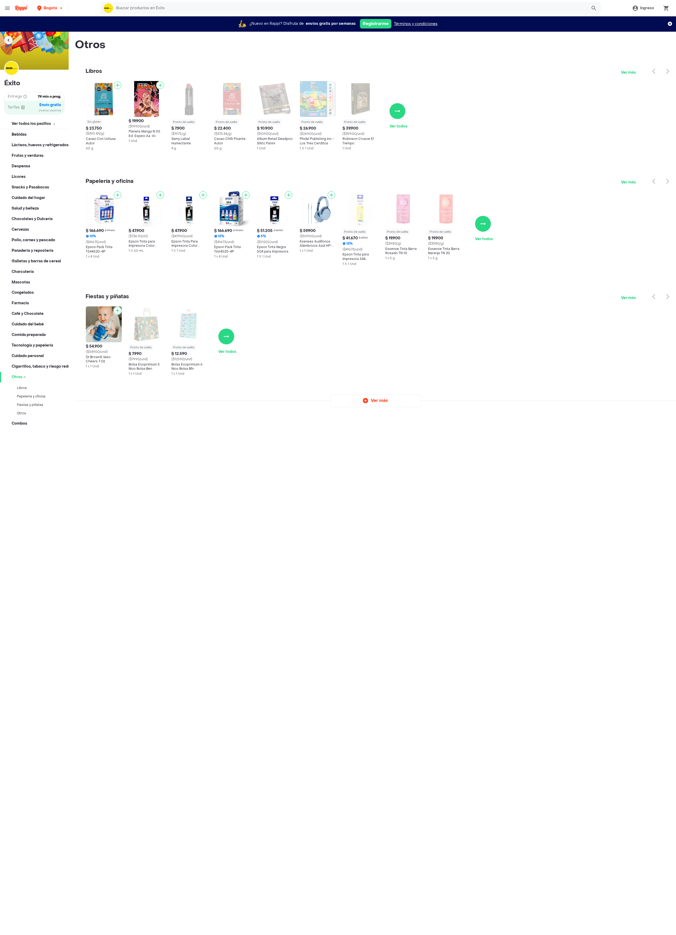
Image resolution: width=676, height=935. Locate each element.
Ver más (628, 72)
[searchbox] (350, 8)
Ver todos (398, 126)
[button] (50, 8)
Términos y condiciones (416, 23)
